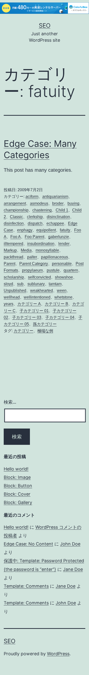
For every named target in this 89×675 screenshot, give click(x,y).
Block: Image (17, 477)
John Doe (70, 543)
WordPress (58, 653)
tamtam (55, 284)
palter (32, 257)
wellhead (12, 297)
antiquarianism (55, 196)
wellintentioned (37, 297)
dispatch (35, 223)
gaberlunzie (58, 237)
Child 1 (62, 210)
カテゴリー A (29, 304)
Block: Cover (17, 494)
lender (63, 244)
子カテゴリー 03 (26, 317)
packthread (13, 257)
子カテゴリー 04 (59, 317)
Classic (16, 217)
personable (62, 264)
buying (73, 203)
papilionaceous (54, 257)
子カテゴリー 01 (34, 311)
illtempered (13, 244)
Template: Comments (26, 586)
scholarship (14, 277)
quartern (71, 270)
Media (26, 250)
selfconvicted (39, 277)
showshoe (64, 277)
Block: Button (18, 485)
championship (16, 210)
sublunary (36, 284)
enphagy (24, 230)
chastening (42, 210)
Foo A (15, 237)
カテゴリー (23, 331)
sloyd (8, 284)
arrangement (15, 203)
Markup (10, 250)
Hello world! (16, 468)
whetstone (63, 297)
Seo (44, 25)
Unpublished (15, 290)
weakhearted (41, 290)
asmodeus (39, 203)
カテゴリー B (56, 304)
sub (20, 284)
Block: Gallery (18, 502)
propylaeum (32, 270)
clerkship (35, 217)
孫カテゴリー (45, 324)
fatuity (65, 230)
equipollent (46, 230)
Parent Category (33, 264)
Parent (9, 264)
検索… (10, 402)
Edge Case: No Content (28, 543)
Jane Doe (73, 569)
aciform (31, 196)
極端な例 (45, 331)
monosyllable (47, 250)
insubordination (40, 244)
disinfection (14, 223)
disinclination (58, 217)
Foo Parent (34, 237)
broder (58, 203)
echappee (55, 223)
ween (62, 290)
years (8, 304)
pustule (53, 270)
